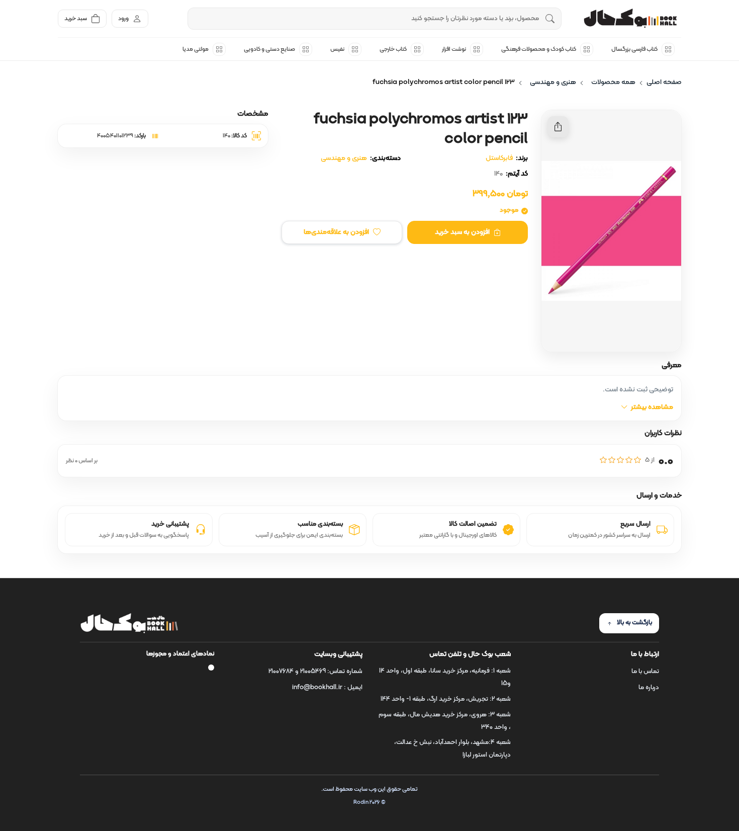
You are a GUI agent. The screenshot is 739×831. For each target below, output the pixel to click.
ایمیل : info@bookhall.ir (327, 688)
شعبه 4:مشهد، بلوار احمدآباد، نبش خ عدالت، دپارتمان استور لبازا (452, 748)
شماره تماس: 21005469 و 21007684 (315, 672)
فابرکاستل (499, 158)
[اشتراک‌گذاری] (558, 126)
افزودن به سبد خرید (462, 232)
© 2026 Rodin (369, 802)
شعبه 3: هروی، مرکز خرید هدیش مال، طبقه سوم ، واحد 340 (445, 721)
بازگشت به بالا (634, 623)
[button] (342, 232)
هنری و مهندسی (344, 158)
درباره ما (648, 688)
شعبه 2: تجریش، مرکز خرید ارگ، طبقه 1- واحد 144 (446, 699)
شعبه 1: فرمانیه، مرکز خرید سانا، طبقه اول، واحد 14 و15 (445, 677)
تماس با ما (645, 672)
